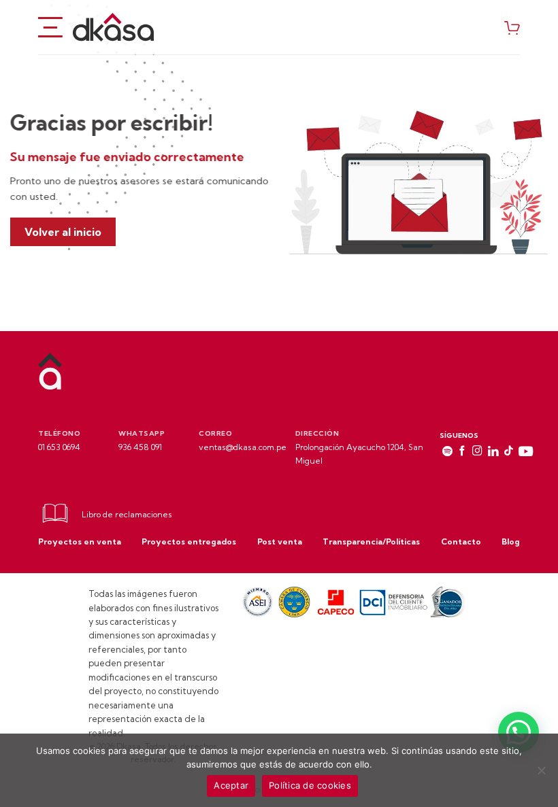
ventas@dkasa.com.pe (242, 447)
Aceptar (231, 785)
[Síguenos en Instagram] (477, 452)
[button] (518, 732)
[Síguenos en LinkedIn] (493, 452)
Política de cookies (310, 785)
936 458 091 (140, 447)
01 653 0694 (59, 447)
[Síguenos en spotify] (447, 452)
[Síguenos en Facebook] (462, 452)
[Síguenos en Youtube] (526, 452)
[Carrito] (512, 27)
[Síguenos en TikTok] (509, 452)
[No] (541, 774)
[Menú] (50, 27)
